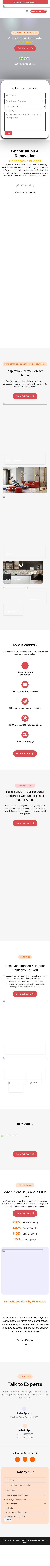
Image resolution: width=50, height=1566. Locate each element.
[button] (4, 1139)
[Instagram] (25, 1459)
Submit (8, 1520)
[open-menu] (27, 11)
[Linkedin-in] (32, 1459)
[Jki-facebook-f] (17, 1459)
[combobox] (10, 110)
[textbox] (10, 110)
